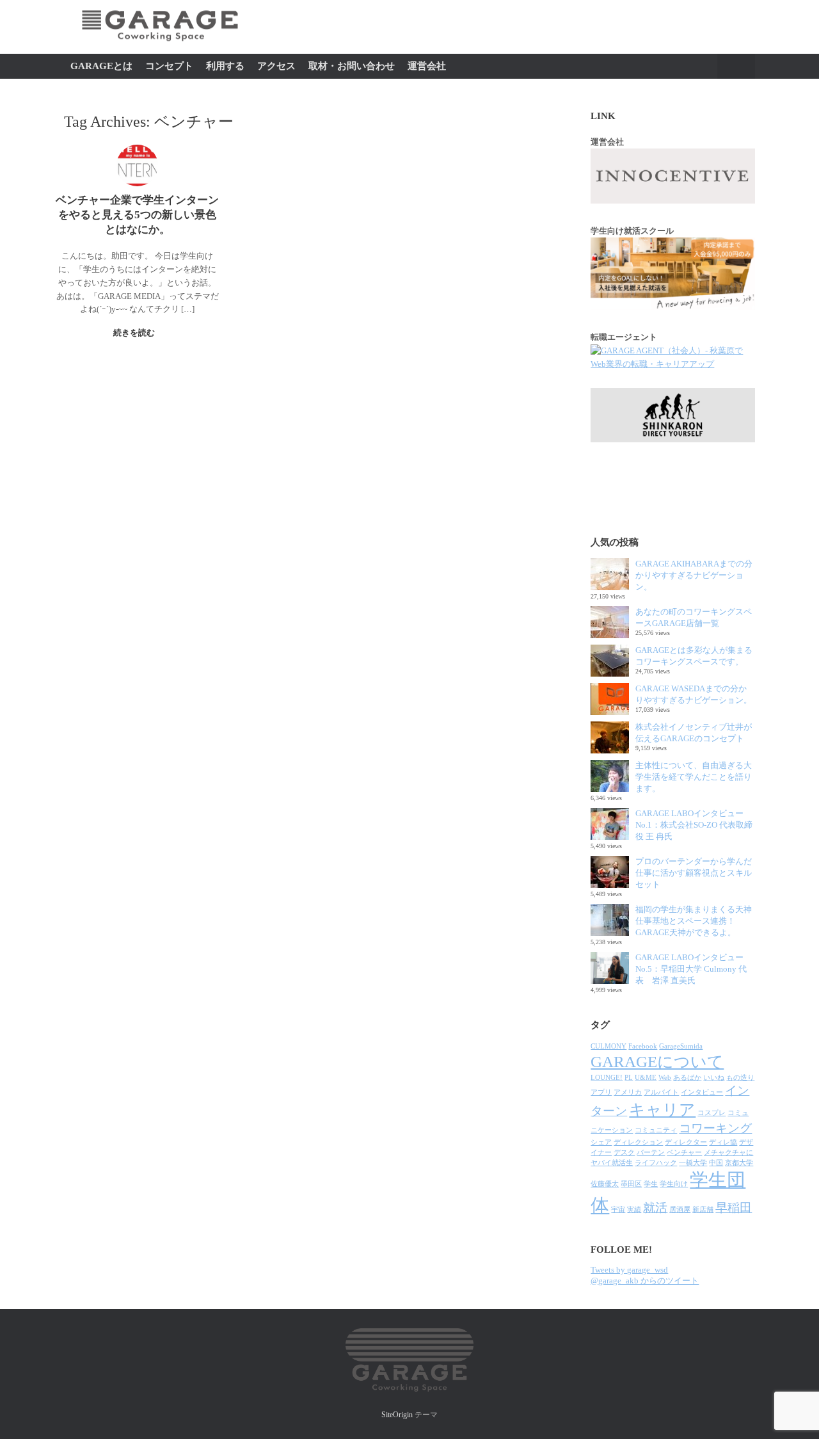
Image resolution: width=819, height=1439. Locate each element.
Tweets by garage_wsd (629, 1269)
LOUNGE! (607, 1077)
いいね (713, 1077)
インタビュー (702, 1092)
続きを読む (135, 332)
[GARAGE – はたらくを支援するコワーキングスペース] (160, 47)
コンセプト (169, 66)
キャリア (662, 1109)
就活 (655, 1207)
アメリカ (628, 1092)
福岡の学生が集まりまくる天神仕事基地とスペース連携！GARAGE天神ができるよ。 (693, 920)
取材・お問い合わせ (351, 66)
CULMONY (608, 1046)
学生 (651, 1183)
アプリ (601, 1092)
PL (628, 1077)
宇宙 (618, 1209)
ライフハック (656, 1162)
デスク (624, 1152)
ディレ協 (723, 1142)
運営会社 (427, 66)
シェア (601, 1142)
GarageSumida (681, 1046)
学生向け (674, 1183)
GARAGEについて (657, 1061)
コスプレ (711, 1112)
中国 (716, 1162)
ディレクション (638, 1142)
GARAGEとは (101, 66)
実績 (634, 1209)
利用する (225, 66)
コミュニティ (656, 1130)
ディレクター (686, 1142)
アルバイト (661, 1092)
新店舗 (702, 1209)
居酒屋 (679, 1209)
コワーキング (715, 1128)
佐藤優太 (605, 1183)
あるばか (687, 1077)
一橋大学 (693, 1162)
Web (664, 1077)
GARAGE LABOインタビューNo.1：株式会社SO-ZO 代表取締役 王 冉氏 (693, 824)
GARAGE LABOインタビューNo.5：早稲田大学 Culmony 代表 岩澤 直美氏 (691, 969)
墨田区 (631, 1183)
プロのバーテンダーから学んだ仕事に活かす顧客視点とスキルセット (693, 872)
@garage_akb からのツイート (645, 1280)
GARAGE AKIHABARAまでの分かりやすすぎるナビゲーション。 (693, 575)
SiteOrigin (397, 1415)
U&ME (645, 1077)
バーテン (651, 1152)
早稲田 (733, 1207)
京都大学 (739, 1162)
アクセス (276, 66)
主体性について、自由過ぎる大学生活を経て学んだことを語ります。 (693, 776)
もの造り (740, 1077)
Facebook (642, 1046)
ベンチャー (684, 1152)
